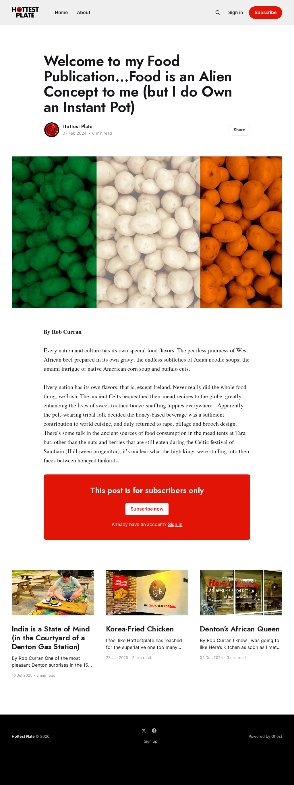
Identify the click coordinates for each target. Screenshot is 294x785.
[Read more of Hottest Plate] (52, 130)
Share (239, 129)
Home (61, 12)
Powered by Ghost (265, 736)
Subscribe (265, 12)
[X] (144, 730)
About (83, 12)
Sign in (235, 12)
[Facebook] (154, 730)
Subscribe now (147, 509)
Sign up (150, 741)
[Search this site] (218, 12)
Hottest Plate (77, 126)
